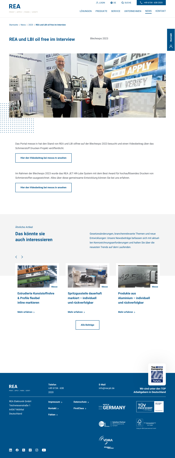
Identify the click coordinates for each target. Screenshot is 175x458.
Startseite (13, 25)
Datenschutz (80, 402)
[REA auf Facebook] (17, 450)
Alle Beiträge (87, 325)
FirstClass (79, 408)
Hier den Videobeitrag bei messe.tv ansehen (43, 158)
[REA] (23, 8)
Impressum (54, 402)
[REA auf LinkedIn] (10, 450)
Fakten (52, 414)
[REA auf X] (23, 450)
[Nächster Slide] (22, 257)
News (23, 25)
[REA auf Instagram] (36, 450)
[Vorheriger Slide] (16, 257)
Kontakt (52, 408)
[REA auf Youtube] (44, 450)
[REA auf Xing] (30, 450)
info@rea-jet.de (106, 388)
